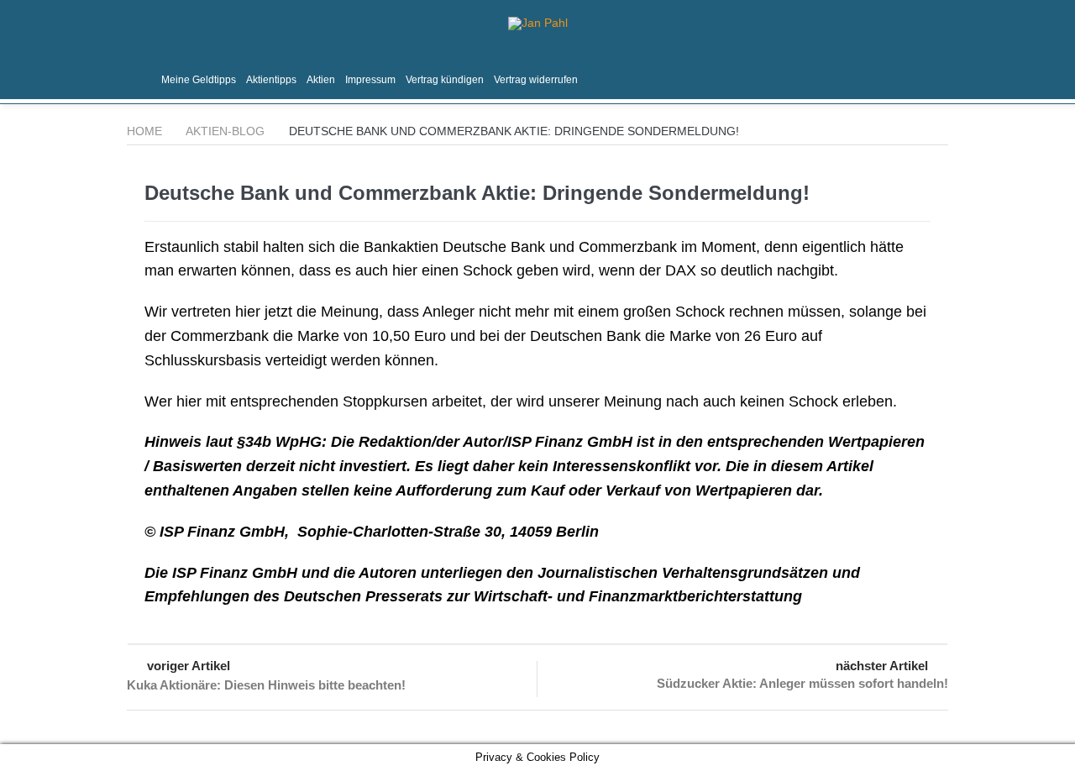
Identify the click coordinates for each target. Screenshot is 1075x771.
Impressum (370, 80)
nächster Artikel (882, 665)
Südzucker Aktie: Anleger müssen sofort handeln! (802, 683)
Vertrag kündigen (445, 80)
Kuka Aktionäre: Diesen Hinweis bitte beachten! (266, 685)
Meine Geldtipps (198, 80)
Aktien (321, 80)
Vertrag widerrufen (536, 80)
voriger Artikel (188, 665)
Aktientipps (271, 80)
